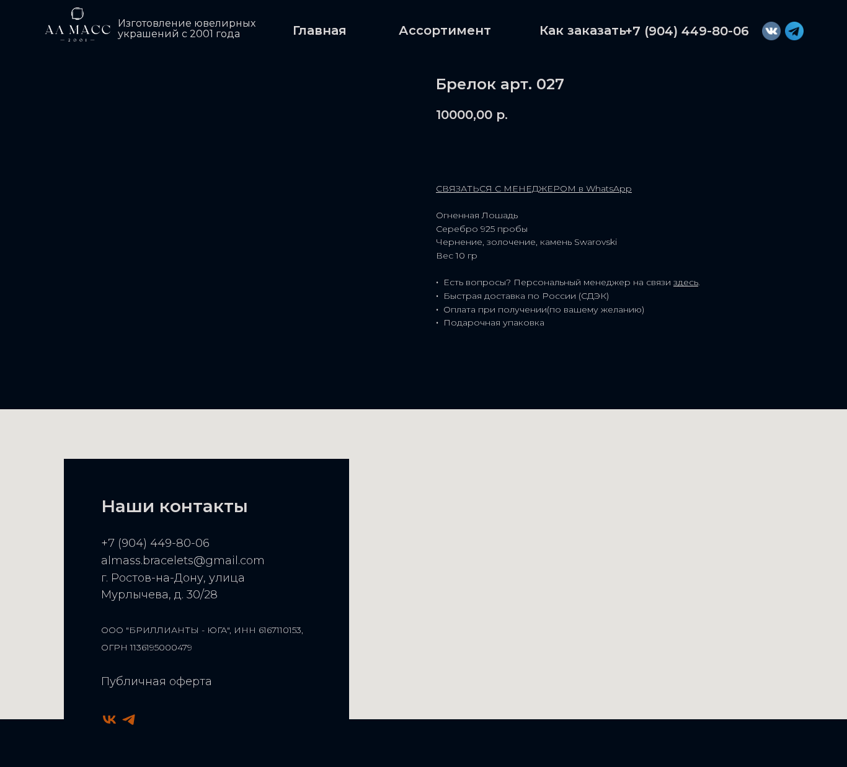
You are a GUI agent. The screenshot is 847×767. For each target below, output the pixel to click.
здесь (685, 282)
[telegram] (128, 719)
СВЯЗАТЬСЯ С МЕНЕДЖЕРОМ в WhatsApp (534, 188)
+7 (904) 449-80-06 (155, 543)
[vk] (109, 719)
